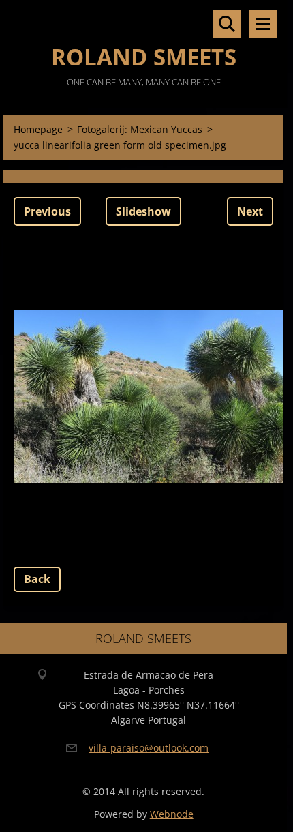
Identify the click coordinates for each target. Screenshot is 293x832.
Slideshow (143, 211)
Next (250, 211)
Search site (227, 24)
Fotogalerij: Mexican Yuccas (139, 129)
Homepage (38, 129)
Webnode (172, 813)
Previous (47, 211)
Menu (263, 24)
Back (37, 578)
